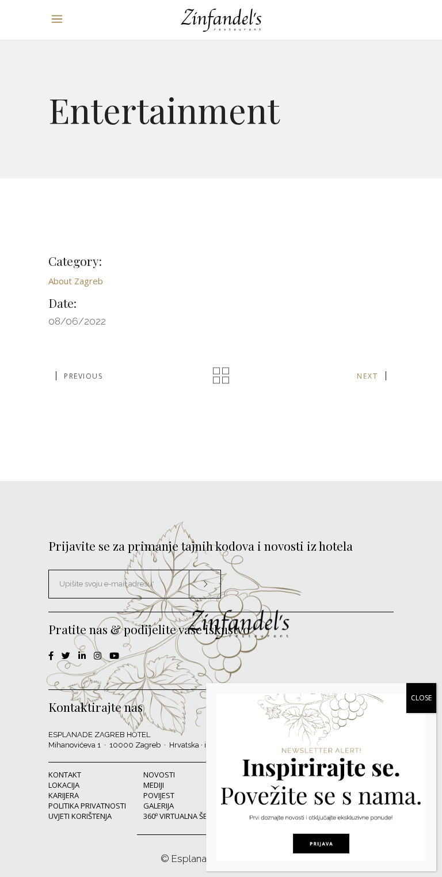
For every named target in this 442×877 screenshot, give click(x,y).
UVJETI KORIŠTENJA (80, 816)
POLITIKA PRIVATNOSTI (87, 805)
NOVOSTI (159, 774)
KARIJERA (63, 795)
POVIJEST (158, 795)
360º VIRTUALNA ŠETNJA (183, 816)
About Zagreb (75, 281)
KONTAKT (64, 774)
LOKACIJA (63, 785)
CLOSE (421, 698)
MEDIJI (153, 785)
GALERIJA (158, 805)
